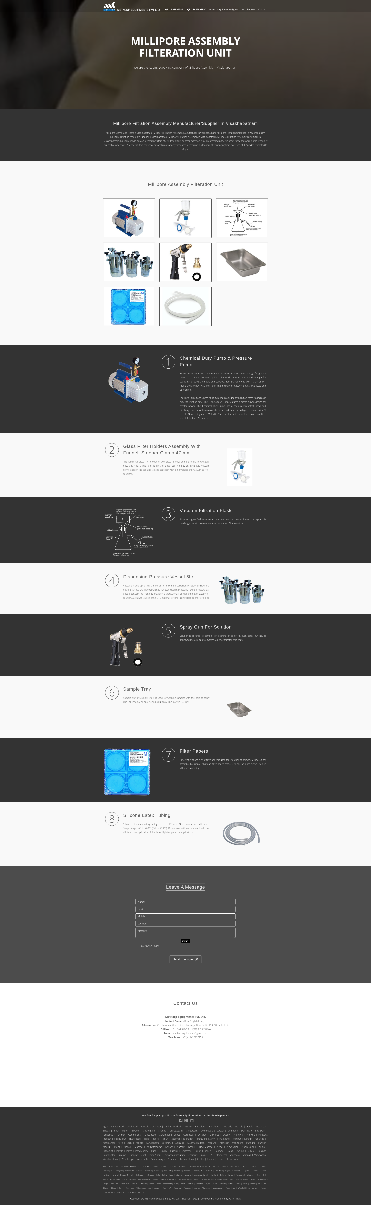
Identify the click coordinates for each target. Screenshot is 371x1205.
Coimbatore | (208, 1130)
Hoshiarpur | (121, 1138)
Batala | (251, 1126)
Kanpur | (249, 1138)
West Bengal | (129, 1159)
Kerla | (122, 1142)
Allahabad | (133, 1126)
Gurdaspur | (190, 1134)
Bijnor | (126, 1130)
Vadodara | (236, 1155)
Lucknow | (168, 1142)
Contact (262, 9)
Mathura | (251, 1142)
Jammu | (212, 1159)
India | (147, 1138)
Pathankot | (109, 1151)
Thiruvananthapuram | (175, 1155)
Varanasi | (248, 1155)
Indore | (156, 1138)
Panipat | (263, 1146)
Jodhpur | (238, 1138)
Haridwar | (240, 1134)
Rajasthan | (188, 1151)
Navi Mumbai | (207, 1146)
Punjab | (164, 1151)
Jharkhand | (225, 1138)
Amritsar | (158, 1126)
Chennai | (163, 1130)
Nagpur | (182, 1146)
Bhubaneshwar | (188, 1159)
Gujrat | (177, 1134)
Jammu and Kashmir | (207, 1138)
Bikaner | (137, 1130)
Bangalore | (201, 1126)
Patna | (130, 1151)
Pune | (155, 1151)
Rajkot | (199, 1151)
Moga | (118, 1146)
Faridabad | (109, 1134)
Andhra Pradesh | (174, 1126)
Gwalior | (228, 1134)
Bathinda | (262, 1126)
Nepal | (221, 1146)
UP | (211, 1155)
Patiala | (121, 1151)
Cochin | (202, 1159)
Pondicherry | (142, 1151)
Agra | (106, 1126)
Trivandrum (233, 1159)
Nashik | (193, 1146)
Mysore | (170, 1146)
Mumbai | (140, 1146)
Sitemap (186, 1198)
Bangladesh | (216, 1126)
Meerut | (108, 1146)
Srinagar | (134, 1155)
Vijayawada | (261, 1155)
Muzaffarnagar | (156, 1146)
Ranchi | (209, 1151)
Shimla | (242, 1151)
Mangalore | (238, 1142)
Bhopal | (108, 1130)
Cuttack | (222, 1130)
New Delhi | (234, 1146)
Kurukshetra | (153, 1142)
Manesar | (225, 1142)
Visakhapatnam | (112, 1159)
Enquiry (251, 9)
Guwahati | (216, 1134)
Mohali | (129, 1146)
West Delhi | (144, 1159)
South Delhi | (110, 1155)
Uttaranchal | (222, 1155)
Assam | (189, 1126)
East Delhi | (261, 1130)
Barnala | (240, 1126)
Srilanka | (123, 1155)
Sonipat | (263, 1151)
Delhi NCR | (247, 1130)
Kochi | (131, 1142)
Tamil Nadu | (156, 1155)
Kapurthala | (261, 1138)
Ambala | (146, 1126)
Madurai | (213, 1142)
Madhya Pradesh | (197, 1142)
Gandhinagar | (136, 1134)
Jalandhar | (189, 1138)
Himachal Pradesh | (127, 1175)
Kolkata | (141, 1142)
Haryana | (252, 1134)
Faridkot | (122, 1134)
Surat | (144, 1155)
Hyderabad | (136, 1138)
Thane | (222, 1159)
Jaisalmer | (177, 1138)
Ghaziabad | (151, 1134)
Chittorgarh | (193, 1130)
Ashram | (173, 1159)
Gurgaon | (203, 1134)
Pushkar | (175, 1151)
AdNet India (235, 1198)
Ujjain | (204, 1155)
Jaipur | (166, 1138)
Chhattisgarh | (177, 1130)
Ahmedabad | (119, 1126)
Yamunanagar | (159, 1159)
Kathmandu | (110, 1142)
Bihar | (117, 1130)
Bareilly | (229, 1126)
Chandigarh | (150, 1130)
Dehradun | (234, 1130)
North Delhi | (249, 1146)
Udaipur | (193, 1155)
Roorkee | (220, 1151)
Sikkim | (252, 1151)
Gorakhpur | (166, 1134)
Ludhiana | (180, 1142)
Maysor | (263, 1142)
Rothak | (232, 1151)
